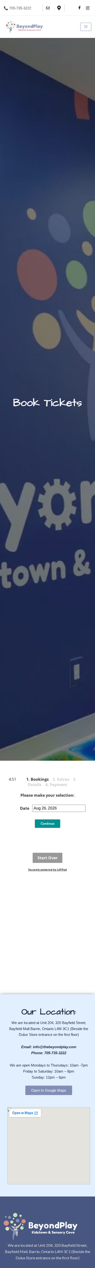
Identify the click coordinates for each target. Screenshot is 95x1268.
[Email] (48, 8)
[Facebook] (79, 8)
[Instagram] (87, 8)
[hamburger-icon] (85, 27)
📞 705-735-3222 (17, 8)
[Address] (59, 8)
